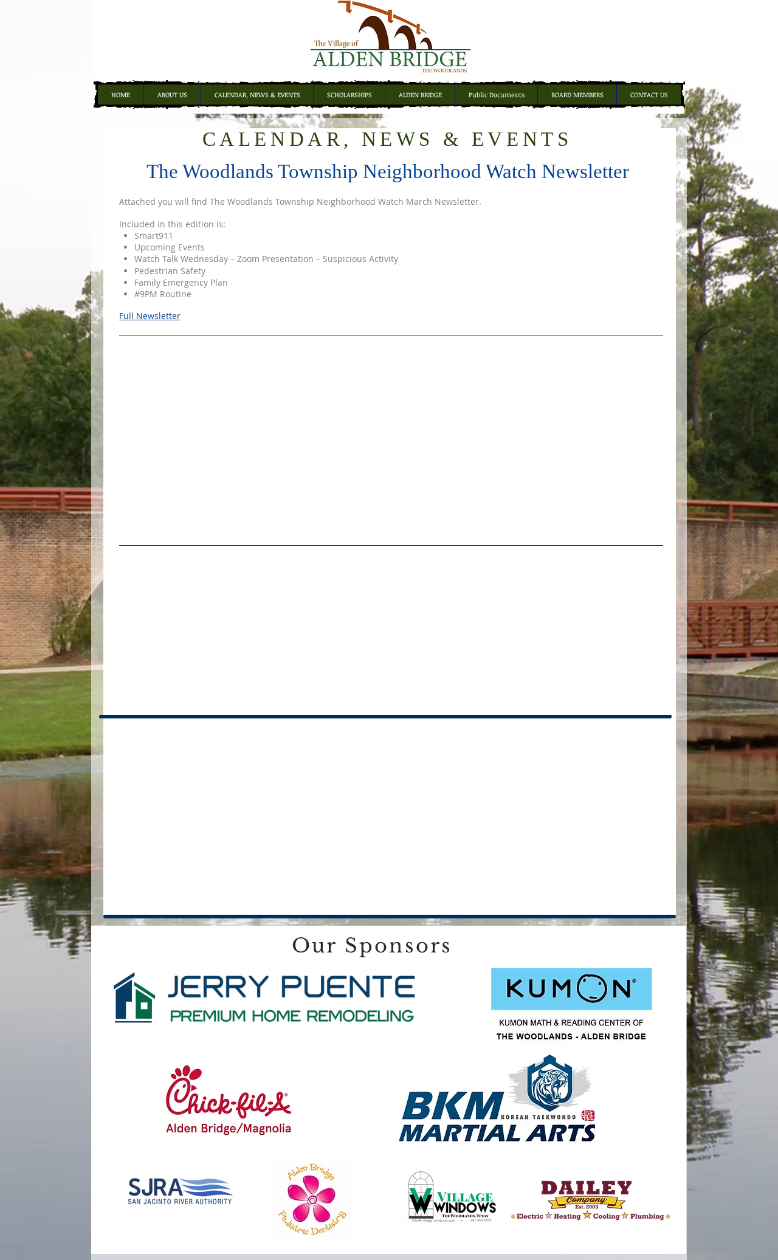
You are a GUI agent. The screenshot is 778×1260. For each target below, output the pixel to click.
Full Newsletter (150, 316)
